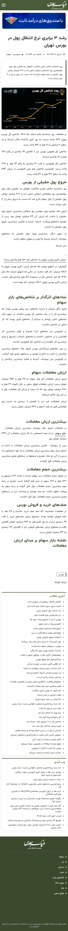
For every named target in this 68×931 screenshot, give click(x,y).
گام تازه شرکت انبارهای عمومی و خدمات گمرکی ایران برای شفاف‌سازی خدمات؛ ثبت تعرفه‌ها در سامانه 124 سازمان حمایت (35, 808)
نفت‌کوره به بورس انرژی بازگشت (46, 690)
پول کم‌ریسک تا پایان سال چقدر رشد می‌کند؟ (41, 641)
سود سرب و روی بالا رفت (50, 708)
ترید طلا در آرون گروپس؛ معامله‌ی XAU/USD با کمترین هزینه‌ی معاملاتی (36, 793)
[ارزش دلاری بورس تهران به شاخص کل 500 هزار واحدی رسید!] (65, 252)
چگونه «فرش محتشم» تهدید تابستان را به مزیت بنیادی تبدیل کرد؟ (36, 800)
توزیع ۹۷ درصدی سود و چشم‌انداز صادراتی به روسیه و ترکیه (34, 820)
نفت (62, 872)
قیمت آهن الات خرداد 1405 (49, 816)
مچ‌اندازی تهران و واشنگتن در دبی (46, 633)
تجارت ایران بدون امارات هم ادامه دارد (44, 606)
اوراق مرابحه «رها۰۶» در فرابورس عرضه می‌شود (41, 743)
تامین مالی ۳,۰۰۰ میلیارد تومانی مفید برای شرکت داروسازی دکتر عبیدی (34, 826)
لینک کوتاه (60, 582)
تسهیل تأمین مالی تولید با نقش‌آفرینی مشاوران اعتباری (36, 735)
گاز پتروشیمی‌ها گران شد (50, 717)
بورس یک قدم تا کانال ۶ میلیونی (46, 748)
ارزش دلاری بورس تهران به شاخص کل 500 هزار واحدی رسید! (35, 259)
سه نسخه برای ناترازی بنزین (48, 610)
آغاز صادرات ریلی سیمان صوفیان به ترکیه (42, 668)
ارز (63, 862)
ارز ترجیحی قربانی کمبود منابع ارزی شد (43, 672)
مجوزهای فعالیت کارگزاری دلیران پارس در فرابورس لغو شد (35, 681)
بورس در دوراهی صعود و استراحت (46, 646)
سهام (8, 54)
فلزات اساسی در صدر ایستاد (49, 695)
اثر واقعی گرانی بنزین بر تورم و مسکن (44, 664)
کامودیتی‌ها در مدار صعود (49, 624)
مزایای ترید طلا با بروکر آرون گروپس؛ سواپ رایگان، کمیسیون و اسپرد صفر (38, 774)
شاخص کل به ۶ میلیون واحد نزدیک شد (44, 721)
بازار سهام (60, 433)
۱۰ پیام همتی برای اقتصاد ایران (47, 615)
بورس (61, 574)
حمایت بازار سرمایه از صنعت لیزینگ (45, 752)
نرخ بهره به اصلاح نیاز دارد (49, 712)
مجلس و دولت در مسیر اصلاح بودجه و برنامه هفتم (38, 730)
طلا (62, 888)
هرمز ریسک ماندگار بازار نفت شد (46, 726)
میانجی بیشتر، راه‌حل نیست (49, 677)
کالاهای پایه (58, 877)
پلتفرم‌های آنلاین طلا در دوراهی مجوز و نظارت (40, 655)
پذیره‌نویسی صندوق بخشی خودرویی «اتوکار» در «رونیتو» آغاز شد (33, 785)
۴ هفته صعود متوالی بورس (48, 637)
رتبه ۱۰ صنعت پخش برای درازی (47, 779)
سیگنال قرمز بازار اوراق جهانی (48, 659)
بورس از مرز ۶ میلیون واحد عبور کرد (45, 619)
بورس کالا (59, 883)
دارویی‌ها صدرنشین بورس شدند (47, 628)
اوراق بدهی (59, 893)
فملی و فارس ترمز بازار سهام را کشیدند (44, 686)
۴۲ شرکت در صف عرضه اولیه (48, 699)
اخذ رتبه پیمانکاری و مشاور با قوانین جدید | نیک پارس (36, 704)
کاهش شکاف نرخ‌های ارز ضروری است (44, 601)
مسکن (61, 867)
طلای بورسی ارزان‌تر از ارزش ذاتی (46, 739)
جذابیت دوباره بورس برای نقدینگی (46, 650)
